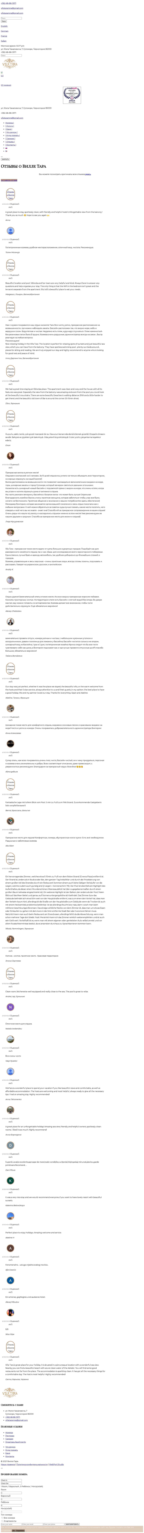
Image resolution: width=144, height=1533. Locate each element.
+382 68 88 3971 (12, 1417)
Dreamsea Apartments (15, 1442)
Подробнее (20, 1530)
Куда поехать (11, 1450)
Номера (9, 1433)
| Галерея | (10, 139)
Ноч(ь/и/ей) (6, 1508)
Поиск (4, 21)
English (4, 26)
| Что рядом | (11, 132)
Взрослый (5, 1496)
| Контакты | (10, 145)
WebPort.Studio (56, 1464)
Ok (14, 1530)
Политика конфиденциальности (32, 1464)
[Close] (2, 1468)
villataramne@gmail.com (12, 8)
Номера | (9, 123)
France (4, 36)
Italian (3, 41)
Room (3, 1490)
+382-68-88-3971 (8, 3)
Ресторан (9, 1436)
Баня (7, 1453)
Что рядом (10, 1447)
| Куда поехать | (12, 135)
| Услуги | (9, 126)
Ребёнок (5, 1502)
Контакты (9, 1456)
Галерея (9, 1439)
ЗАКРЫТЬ (5, 159)
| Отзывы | (10, 142)
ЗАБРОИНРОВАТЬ (72, 1524)
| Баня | (8, 129)
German (4, 31)
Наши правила (8, 1464)
